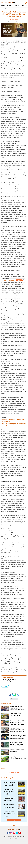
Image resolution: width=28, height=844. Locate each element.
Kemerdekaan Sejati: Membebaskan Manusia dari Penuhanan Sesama (10, 798)
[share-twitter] (13, 695)
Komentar (14, 699)
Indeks (17, 5)
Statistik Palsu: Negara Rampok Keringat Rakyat (9, 791)
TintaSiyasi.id (5, 40)
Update (19, 280)
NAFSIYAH (5, 686)
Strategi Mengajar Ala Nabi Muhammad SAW (9, 806)
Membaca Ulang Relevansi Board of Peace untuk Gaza (9, 813)
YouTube (20, 835)
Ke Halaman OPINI (13, 772)
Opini (3, 768)
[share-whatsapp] (15, 695)
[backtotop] (14, 826)
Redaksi (5, 836)
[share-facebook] (10, 695)
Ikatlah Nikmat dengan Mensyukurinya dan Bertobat (11, 680)
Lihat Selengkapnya (13, 820)
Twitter (17, 835)
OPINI (22, 5)
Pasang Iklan (11, 836)
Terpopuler (10, 5)
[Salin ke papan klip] (18, 695)
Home (3, 5)
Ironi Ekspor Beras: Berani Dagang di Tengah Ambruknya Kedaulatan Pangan (10, 784)
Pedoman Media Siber (20, 836)
